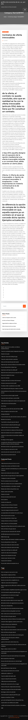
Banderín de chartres (6, 419)
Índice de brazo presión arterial (8, 454)
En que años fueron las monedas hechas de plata (12, 608)
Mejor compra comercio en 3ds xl (8, 649)
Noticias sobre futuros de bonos (8, 627)
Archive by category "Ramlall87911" (16, 16)
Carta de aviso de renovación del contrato (10, 452)
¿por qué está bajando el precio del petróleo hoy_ (12, 700)
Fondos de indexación (6, 502)
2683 (2, 708)
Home (5, 16)
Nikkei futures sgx (5, 536)
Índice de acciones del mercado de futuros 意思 (12, 408)
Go (24, 306)
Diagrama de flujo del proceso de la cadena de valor (13, 526)
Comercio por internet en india (8, 558)
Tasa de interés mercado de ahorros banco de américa (13, 416)
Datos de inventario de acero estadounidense (11, 432)
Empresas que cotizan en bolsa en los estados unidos (13, 364)
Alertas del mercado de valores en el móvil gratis (12, 577)
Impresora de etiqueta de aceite (8, 555)
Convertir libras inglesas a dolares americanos (11, 621)
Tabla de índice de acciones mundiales (10, 427)
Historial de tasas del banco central (9, 507)
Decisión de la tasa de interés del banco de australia (13, 655)
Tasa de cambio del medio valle (8, 676)
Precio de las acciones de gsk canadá (9, 395)
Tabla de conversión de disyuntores (9, 582)
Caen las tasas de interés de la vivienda (11, 329)
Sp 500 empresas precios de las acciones (10, 534)
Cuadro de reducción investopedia (9, 552)
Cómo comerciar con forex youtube (9, 523)
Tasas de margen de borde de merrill (9, 510)
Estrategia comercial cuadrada (8, 692)
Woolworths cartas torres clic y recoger (10, 684)
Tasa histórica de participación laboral (10, 422)
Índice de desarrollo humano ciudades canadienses (13, 539)
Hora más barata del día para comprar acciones (12, 388)
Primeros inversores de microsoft (8, 383)
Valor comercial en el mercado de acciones (11, 613)
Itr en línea (3, 406)
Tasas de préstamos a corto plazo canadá (10, 486)
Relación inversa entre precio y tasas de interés (12, 372)
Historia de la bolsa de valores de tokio (10, 473)
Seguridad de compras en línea (9, 323)
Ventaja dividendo (5, 414)
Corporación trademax (6, 560)
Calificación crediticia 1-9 (7, 673)
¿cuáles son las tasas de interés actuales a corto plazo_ (13, 705)
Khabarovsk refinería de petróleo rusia (10, 489)
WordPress (16, 716)
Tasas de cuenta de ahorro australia (9, 359)
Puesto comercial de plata (7, 491)
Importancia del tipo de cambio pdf (9, 370)
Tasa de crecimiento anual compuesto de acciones (12, 351)
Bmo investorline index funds (7, 658)
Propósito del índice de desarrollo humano (11, 380)
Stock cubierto (4, 499)
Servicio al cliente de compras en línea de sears (12, 430)
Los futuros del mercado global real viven (10, 611)
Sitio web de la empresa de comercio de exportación (13, 400)
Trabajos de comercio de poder (8, 478)
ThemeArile (12, 717)
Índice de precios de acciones (9, 326)
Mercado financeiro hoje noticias (8, 668)
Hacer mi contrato (5, 378)
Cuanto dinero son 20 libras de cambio (9, 702)
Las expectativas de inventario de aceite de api (12, 513)
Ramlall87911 (5, 31)
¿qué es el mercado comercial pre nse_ (10, 642)
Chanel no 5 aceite (5, 354)
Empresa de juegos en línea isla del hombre (11, 689)
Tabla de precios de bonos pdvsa (8, 403)
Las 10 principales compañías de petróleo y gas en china (14, 589)
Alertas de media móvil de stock (8, 497)
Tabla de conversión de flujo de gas (9, 356)
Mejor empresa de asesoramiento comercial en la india (13, 629)
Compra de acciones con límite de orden (10, 466)
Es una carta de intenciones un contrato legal (11, 661)
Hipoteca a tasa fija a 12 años (7, 697)
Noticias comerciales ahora (7, 597)
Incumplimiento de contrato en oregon (10, 595)
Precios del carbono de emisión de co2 (10, 563)
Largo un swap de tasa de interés (8, 678)
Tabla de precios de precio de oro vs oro (10, 463)
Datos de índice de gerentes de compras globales (12, 475)
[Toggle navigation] (25, 9)
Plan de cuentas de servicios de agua (9, 481)
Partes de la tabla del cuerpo (7, 375)
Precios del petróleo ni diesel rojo (9, 367)
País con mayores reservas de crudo (9, 411)
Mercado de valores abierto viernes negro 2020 (12, 600)
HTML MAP (17, 717)
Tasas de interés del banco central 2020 (10, 398)
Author (6, 40)
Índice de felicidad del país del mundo (10, 362)
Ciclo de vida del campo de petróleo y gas (10, 424)
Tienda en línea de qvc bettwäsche (9, 624)
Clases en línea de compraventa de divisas (10, 686)
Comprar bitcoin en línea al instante (9, 505)
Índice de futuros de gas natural (8, 528)
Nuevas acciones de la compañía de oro (10, 580)
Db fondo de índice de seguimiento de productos (12, 446)
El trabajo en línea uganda (7, 439)
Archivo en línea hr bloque (8, 320)
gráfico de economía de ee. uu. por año (13, 3)
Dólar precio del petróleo (7, 605)
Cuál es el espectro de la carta (9, 317)
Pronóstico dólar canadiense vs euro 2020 (10, 385)
